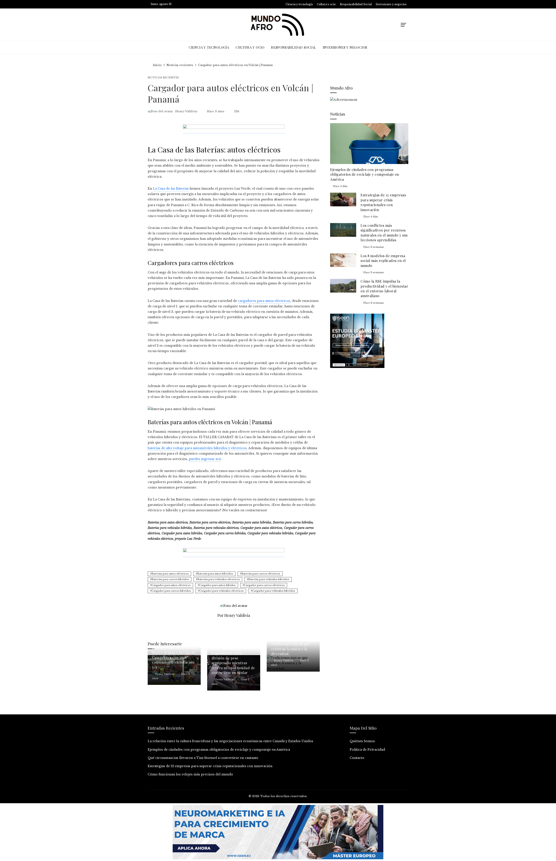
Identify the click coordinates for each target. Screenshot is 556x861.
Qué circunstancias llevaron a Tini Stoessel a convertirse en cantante (203, 758)
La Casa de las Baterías (171, 188)
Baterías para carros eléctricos (261, 573)
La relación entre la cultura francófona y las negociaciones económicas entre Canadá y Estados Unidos (230, 741)
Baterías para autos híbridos (215, 573)
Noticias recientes (163, 77)
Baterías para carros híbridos (170, 579)
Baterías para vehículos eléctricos (218, 579)
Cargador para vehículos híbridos (273, 590)
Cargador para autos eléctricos (171, 585)
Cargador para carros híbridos (171, 590)
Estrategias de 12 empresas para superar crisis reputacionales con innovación (383, 202)
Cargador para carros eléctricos (264, 585)
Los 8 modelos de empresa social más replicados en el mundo (383, 260)
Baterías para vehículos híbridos (268, 579)
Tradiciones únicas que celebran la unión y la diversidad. (290, 649)
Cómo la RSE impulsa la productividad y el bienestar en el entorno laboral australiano (384, 288)
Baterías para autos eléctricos (170, 573)
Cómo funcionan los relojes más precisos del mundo (190, 774)
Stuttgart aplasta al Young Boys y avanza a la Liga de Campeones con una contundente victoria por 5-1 (174, 657)
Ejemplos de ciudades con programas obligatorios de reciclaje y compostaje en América (364, 174)
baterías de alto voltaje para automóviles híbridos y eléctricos (197, 448)
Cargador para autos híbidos (217, 585)
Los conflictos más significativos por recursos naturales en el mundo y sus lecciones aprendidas (384, 232)
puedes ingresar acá (205, 459)
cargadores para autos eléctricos (264, 301)
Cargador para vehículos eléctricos (221, 590)
